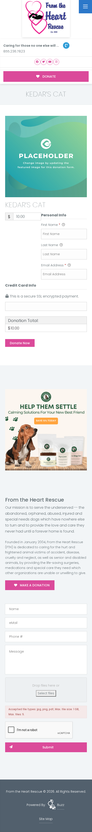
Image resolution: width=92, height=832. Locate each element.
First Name (50, 225)
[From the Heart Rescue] (46, 17)
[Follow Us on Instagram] (56, 62)
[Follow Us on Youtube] (50, 62)
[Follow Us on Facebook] (37, 62)
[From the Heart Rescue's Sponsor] (46, 429)
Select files (46, 693)
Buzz (60, 805)
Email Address (53, 265)
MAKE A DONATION (34, 585)
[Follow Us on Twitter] (44, 62)
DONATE (49, 76)
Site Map (46, 819)
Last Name (50, 245)
